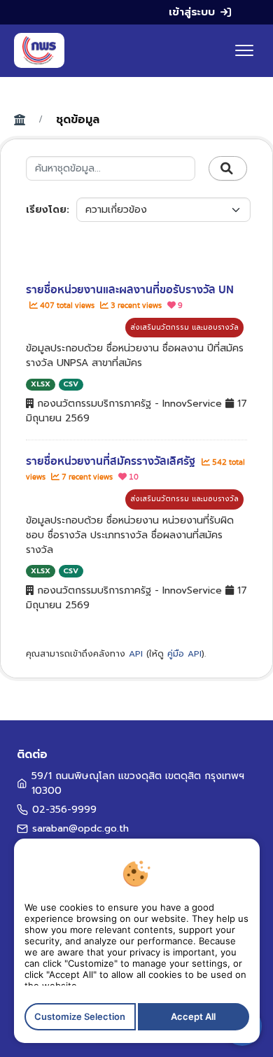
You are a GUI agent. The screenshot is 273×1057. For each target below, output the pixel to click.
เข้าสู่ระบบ (192, 12)
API (136, 654)
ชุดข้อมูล (77, 119)
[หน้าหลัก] (39, 50)
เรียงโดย (46, 209)
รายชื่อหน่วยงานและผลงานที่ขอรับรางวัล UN (130, 290)
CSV (70, 384)
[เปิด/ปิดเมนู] (244, 50)
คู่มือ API (184, 654)
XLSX (40, 384)
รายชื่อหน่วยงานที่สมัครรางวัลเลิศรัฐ (112, 461)
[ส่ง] (228, 168)
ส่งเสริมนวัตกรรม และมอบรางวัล (184, 327)
